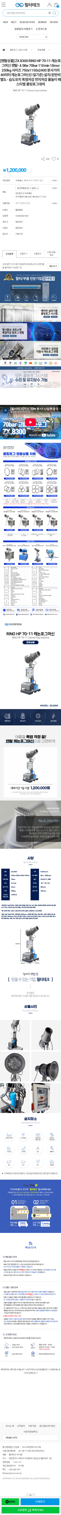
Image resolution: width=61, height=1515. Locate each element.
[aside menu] (4, 4)
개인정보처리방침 (47, 1426)
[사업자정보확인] (37, 1451)
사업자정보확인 (30, 1431)
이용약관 (32, 1426)
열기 (30, 1495)
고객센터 (21, 1426)
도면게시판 (41, 29)
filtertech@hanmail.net (11, 1473)
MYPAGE (49, 5)
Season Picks (27, 22)
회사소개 (10, 1426)
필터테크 (19, 210)
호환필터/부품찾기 (23, 29)
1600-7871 (17, 1462)
